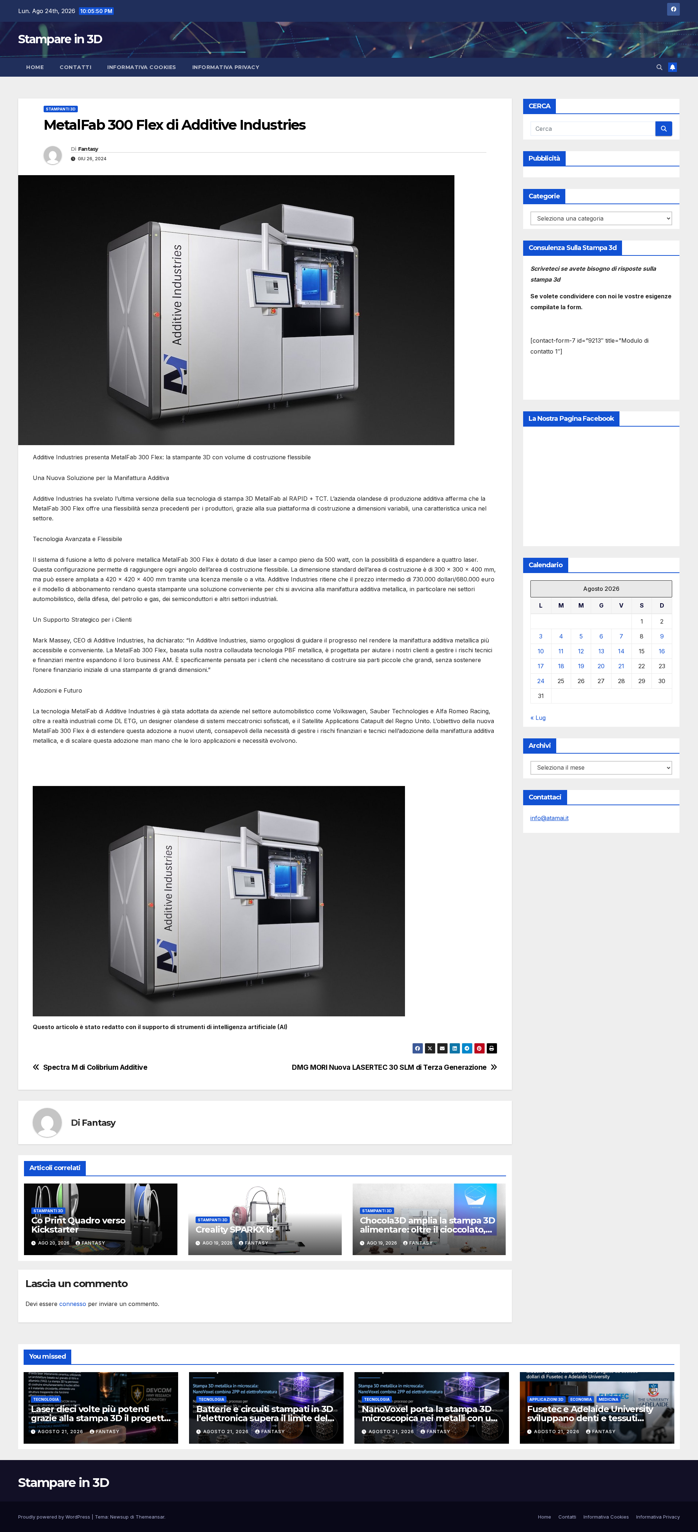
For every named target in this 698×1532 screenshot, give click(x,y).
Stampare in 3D (60, 39)
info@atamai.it (549, 818)
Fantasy (88, 149)
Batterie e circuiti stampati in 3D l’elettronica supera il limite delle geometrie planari (266, 1418)
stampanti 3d (61, 109)
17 (541, 666)
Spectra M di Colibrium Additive (95, 1067)
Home (35, 67)
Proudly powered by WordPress (55, 1517)
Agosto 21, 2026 (61, 1431)
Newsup (119, 1517)
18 (561, 666)
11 (560, 651)
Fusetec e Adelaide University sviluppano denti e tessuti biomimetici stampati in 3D (590, 1418)
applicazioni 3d (546, 1399)
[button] (659, 67)
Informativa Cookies (141, 67)
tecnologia (46, 1399)
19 (581, 666)
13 (601, 651)
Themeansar (150, 1517)
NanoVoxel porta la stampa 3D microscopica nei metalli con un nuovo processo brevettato (429, 1418)
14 (621, 651)
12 (581, 651)
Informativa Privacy (226, 67)
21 (621, 666)
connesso (72, 1303)
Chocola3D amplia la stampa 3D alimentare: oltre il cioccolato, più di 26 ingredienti (427, 1229)
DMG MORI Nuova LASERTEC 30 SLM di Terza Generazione (389, 1067)
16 (662, 651)
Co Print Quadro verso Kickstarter (78, 1225)
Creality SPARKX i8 (235, 1229)
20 (601, 666)
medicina (608, 1399)
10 (541, 651)
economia (581, 1399)
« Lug (538, 717)
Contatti (75, 67)
